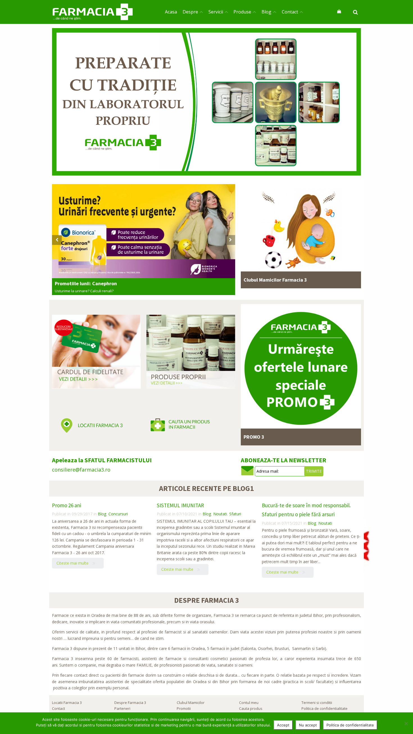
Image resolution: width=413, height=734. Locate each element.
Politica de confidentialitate (324, 708)
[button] (57, 240)
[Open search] (355, 12)
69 (64, 587)
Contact (290, 12)
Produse (242, 12)
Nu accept (308, 725)
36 (253, 288)
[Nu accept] (406, 723)
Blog (266, 12)
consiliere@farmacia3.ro (81, 469)
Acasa (171, 12)
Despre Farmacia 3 (130, 702)
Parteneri (122, 708)
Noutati (220, 513)
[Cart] (339, 11)
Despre (190, 12)
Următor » (256, 288)
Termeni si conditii (316, 702)
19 (253, 446)
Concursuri (118, 513)
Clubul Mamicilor (191, 702)
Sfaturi (235, 513)
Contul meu (248, 702)
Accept (283, 725)
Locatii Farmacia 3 (67, 702)
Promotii (184, 708)
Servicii (215, 12)
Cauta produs (250, 708)
